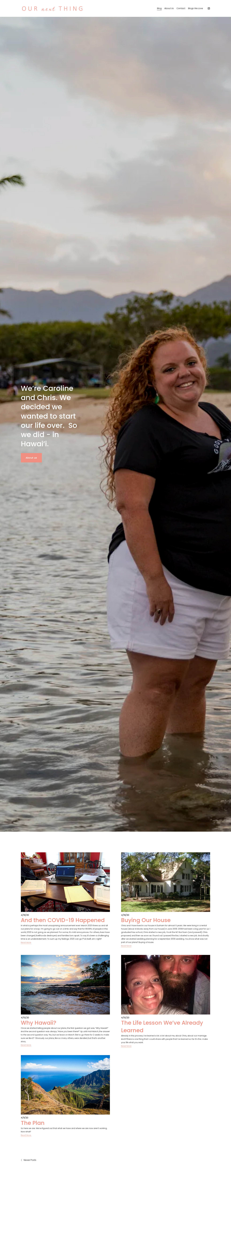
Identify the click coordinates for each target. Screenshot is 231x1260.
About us (31, 457)
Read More (26, 942)
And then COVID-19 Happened (63, 920)
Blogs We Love (195, 8)
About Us (169, 8)
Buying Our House (146, 920)
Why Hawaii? (38, 1023)
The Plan (33, 1123)
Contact (180, 8)
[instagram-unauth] (208, 8)
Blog (159, 8)
